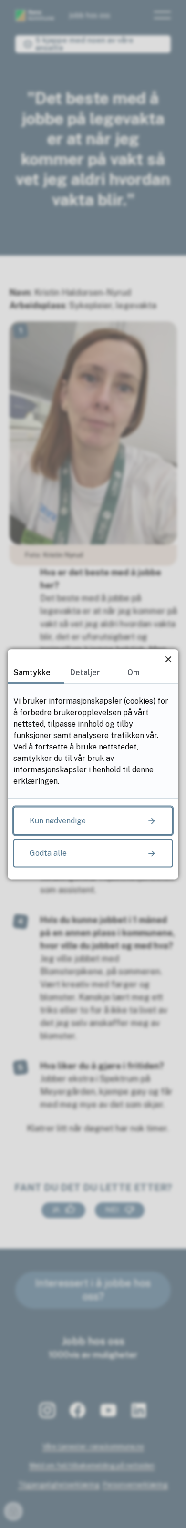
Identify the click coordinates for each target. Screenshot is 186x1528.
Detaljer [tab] (85, 672)
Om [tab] (133, 672)
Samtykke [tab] (32, 672)
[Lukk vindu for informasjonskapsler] (168, 659)
